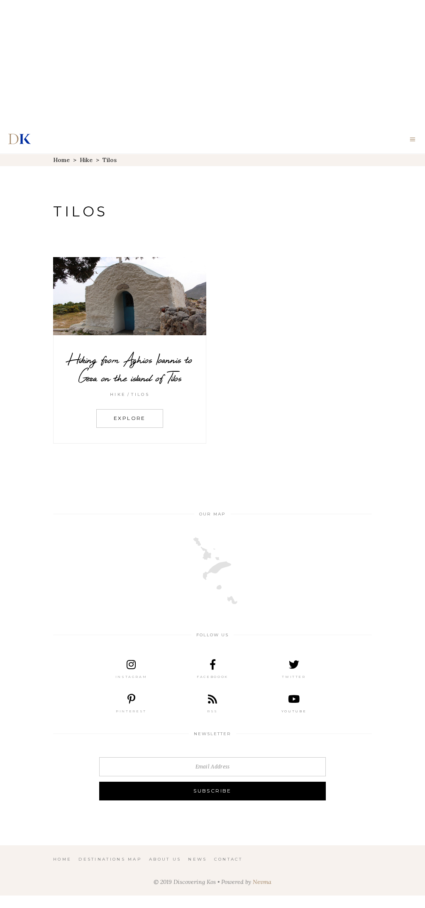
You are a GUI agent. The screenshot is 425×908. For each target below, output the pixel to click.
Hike (86, 160)
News (197, 859)
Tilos (140, 394)
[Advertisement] (212, 62)
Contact (228, 859)
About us (165, 859)
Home (61, 160)
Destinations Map (110, 859)
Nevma (262, 882)
